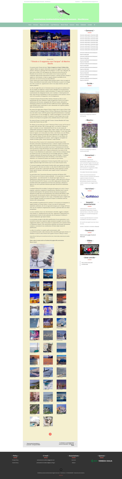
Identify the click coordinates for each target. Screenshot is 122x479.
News (77, 24)
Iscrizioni (74, 460)
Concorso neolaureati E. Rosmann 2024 (89, 37)
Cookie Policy (15, 462)
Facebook (77, 1)
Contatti (90, 24)
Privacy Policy (15, 460)
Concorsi (72, 24)
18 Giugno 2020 (50, 59)
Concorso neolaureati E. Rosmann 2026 (89, 35)
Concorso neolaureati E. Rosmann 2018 (89, 48)
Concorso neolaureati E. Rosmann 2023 (89, 38)
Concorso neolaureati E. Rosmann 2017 (89, 49)
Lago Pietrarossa (55, 24)
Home (29, 24)
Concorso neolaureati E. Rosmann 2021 (89, 42)
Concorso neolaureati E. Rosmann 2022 (89, 40)
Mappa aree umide (44, 24)
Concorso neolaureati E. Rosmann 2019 (89, 46)
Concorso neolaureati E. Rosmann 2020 (89, 44)
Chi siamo (35, 24)
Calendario (83, 24)
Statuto (73, 462)
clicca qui (97, 226)
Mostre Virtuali (64, 24)
